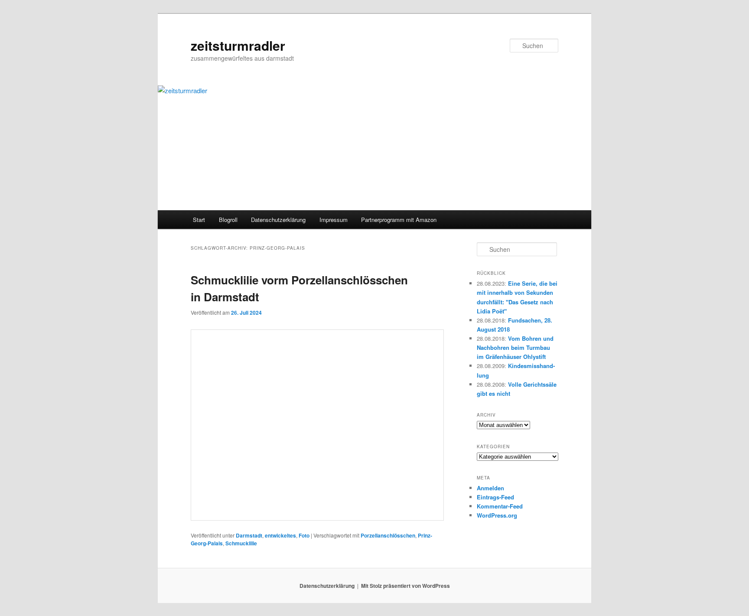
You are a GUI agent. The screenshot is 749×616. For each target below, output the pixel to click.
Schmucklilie (241, 543)
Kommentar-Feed (500, 506)
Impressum (333, 219)
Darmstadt (249, 535)
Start (199, 219)
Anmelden (490, 488)
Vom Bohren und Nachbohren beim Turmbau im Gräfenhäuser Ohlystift (515, 347)
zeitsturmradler (238, 45)
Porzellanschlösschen (388, 535)
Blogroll (228, 219)
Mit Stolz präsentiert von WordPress (405, 586)
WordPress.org (497, 515)
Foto (304, 535)
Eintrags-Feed (495, 497)
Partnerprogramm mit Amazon (398, 219)
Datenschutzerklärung (278, 219)
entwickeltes (280, 535)
